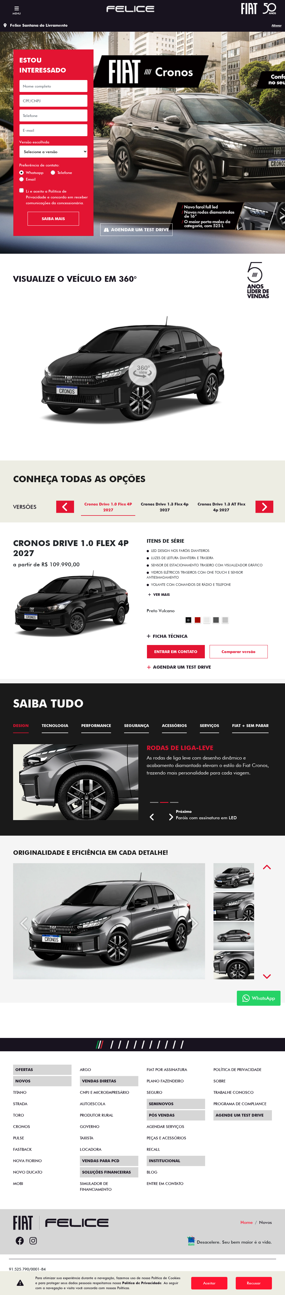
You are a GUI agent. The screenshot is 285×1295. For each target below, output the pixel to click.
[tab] (108, 507)
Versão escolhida (34, 142)
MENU (17, 13)
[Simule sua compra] (46, 1241)
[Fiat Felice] (130, 9)
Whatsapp (34, 172)
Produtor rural (96, 1115)
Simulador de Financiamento (96, 1186)
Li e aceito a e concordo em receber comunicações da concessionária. (57, 197)
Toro (18, 1115)
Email (31, 179)
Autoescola (92, 1104)
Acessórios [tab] (174, 725)
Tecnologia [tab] (55, 725)
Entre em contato (165, 1183)
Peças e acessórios (166, 1138)
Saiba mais (53, 218)
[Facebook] (19, 1241)
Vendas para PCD (100, 1161)
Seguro (154, 1092)
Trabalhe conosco (233, 1092)
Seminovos (161, 1104)
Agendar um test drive (140, 229)
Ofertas (24, 1069)
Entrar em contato (175, 651)
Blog (152, 1172)
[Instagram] (33, 1241)
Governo (89, 1126)
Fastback (22, 1149)
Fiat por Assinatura (167, 1069)
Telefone (64, 172)
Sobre (219, 1081)
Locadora (90, 1149)
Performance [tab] (96, 725)
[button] (152, 817)
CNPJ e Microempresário (104, 1092)
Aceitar (209, 1283)
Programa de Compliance (239, 1104)
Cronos (21, 1126)
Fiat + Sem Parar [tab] (250, 725)
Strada (20, 1104)
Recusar (254, 1283)
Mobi (18, 1183)
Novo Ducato (27, 1172)
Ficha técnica (170, 636)
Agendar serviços (165, 1126)
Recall (153, 1149)
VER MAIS (161, 594)
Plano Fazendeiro (165, 1081)
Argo (85, 1069)
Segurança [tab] (136, 725)
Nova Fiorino (27, 1161)
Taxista (86, 1138)
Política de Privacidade (141, 1283)
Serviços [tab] (209, 725)
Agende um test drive (240, 1115)
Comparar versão (238, 651)
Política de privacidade (237, 1069)
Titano (19, 1092)
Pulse (18, 1138)
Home (246, 1222)
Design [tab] (21, 725)
